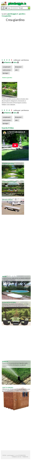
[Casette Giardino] (16, 398)
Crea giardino (6, 16)
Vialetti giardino (8, 164)
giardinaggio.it (12, 14)
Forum (8, 8)
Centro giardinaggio (9, 182)
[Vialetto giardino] (9, 89)
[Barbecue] (16, 372)
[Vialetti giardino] (13, 170)
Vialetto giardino (7, 77)
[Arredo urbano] (13, 206)
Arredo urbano (7, 200)
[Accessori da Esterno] (16, 313)
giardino (22, 14)
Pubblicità (25, 456)
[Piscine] (16, 287)
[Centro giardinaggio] (13, 188)
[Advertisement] (15, 38)
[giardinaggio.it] (14, 3)
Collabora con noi (16, 456)
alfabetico (7, 62)
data (15, 62)
